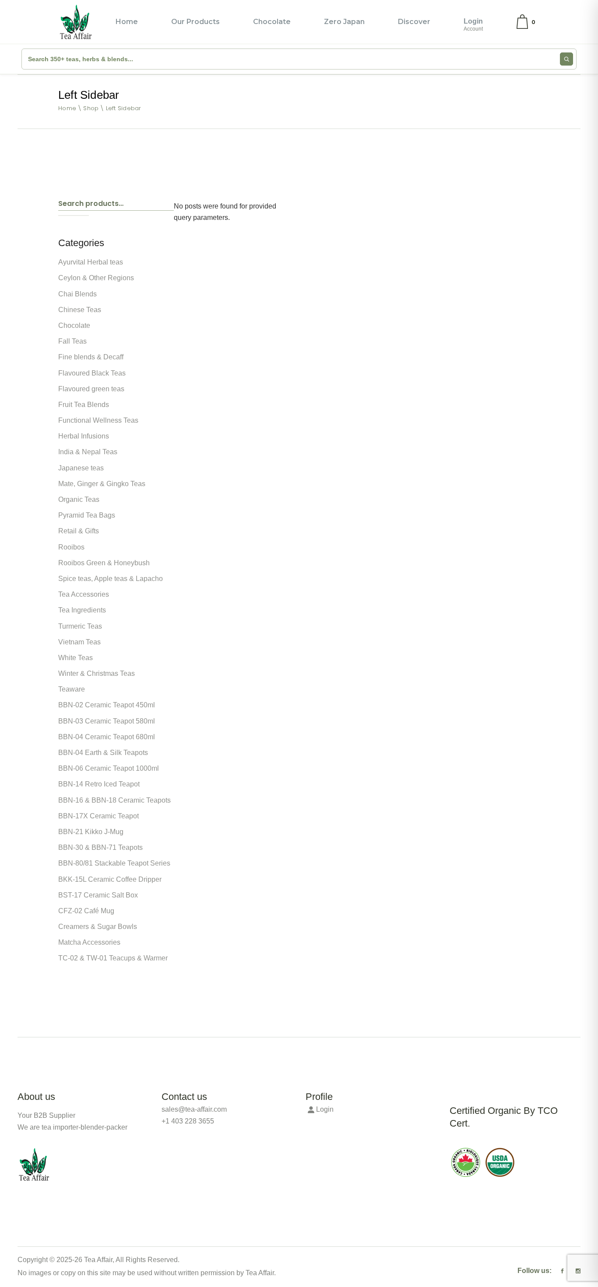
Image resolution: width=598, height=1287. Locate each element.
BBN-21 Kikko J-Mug (90, 831)
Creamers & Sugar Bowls (97, 926)
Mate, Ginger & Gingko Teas (101, 483)
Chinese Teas (79, 309)
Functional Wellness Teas (98, 420)
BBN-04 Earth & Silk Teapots (103, 752)
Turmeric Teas (80, 626)
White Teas (75, 657)
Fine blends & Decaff (90, 357)
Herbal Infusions (83, 436)
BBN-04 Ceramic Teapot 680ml (106, 737)
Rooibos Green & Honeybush (104, 563)
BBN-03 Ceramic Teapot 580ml (106, 721)
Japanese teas (81, 468)
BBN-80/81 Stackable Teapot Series (114, 863)
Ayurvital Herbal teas (90, 262)
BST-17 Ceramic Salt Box (98, 895)
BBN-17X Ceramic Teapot (98, 816)
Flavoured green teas (91, 389)
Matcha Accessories (89, 942)
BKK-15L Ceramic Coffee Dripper (110, 879)
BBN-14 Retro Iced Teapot (99, 784)
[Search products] (566, 59)
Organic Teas (78, 499)
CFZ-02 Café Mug (86, 911)
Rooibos (71, 547)
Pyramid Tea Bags (86, 515)
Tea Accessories (83, 594)
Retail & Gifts (78, 531)
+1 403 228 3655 (188, 1121)
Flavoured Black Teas (92, 373)
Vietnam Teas (79, 642)
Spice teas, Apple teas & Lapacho (110, 578)
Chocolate (74, 325)
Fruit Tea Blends (83, 404)
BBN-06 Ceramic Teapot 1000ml (108, 768)
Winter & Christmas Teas (96, 673)
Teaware (71, 689)
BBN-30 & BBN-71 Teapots (100, 847)
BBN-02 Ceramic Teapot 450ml (106, 705)
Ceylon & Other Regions (96, 278)
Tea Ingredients (82, 610)
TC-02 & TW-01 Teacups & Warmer (113, 958)
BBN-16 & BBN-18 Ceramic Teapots (114, 800)
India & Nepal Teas (87, 452)
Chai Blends (77, 294)
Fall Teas (72, 341)
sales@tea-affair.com (194, 1109)
